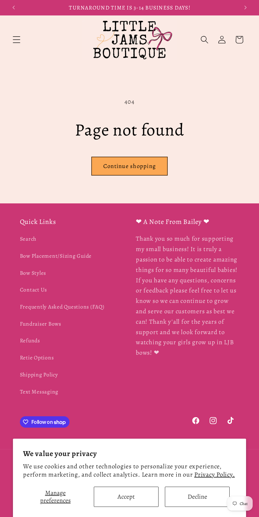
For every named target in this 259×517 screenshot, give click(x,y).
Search (28, 239)
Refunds (30, 340)
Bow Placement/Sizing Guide (56, 256)
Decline (197, 496)
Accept (126, 496)
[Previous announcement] (14, 8)
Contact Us (33, 289)
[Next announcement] (245, 8)
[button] (16, 39)
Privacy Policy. (214, 474)
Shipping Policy (39, 374)
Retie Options (37, 357)
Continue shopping (129, 166)
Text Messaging (39, 391)
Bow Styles (33, 273)
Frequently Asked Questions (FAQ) (62, 306)
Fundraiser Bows (40, 324)
